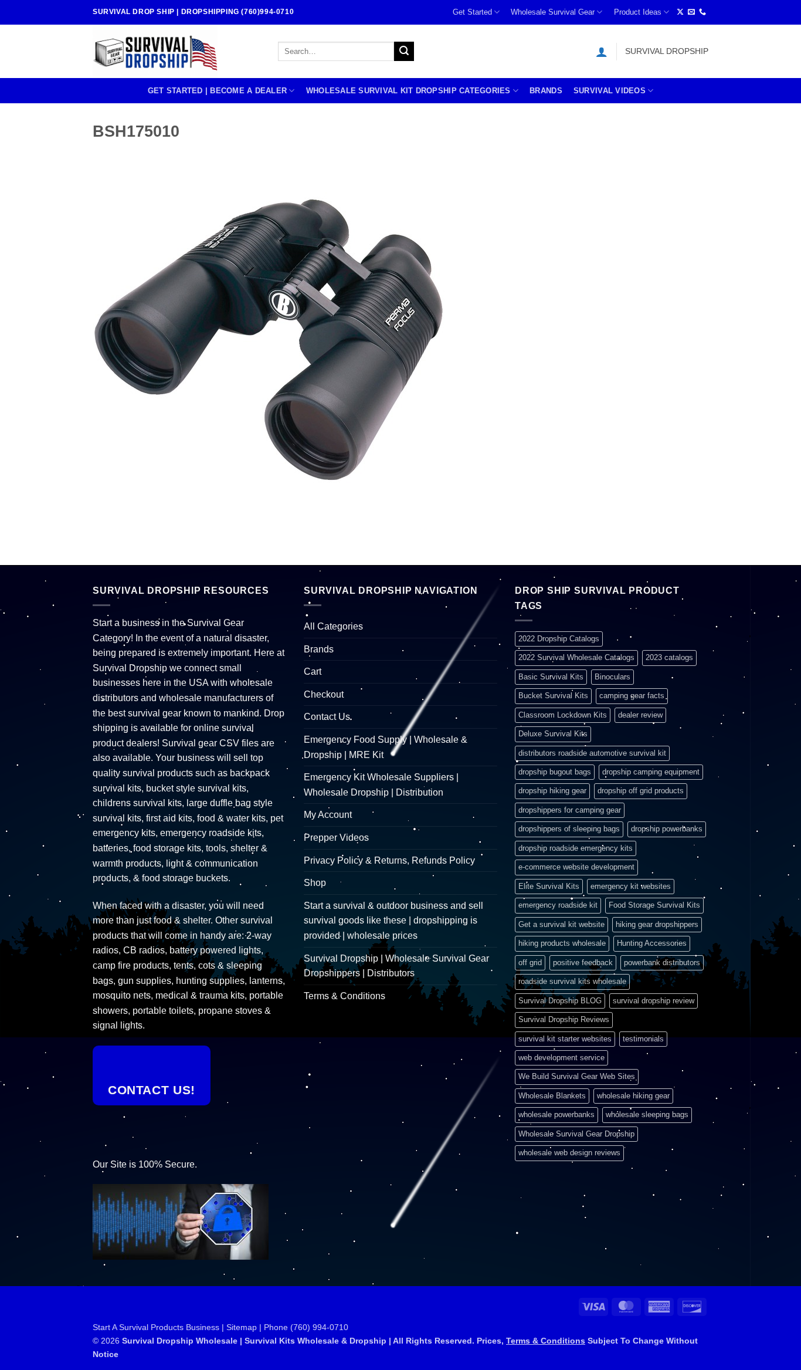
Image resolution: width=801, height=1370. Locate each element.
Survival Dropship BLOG (560, 1000)
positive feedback (583, 962)
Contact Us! (151, 1090)
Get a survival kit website (561, 924)
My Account (328, 815)
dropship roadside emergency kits (575, 848)
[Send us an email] (691, 12)
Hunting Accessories (652, 943)
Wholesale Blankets (552, 1095)
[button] (601, 52)
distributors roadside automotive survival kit (592, 753)
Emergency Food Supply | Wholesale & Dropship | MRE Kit (385, 747)
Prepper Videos (336, 838)
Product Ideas (637, 12)
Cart (312, 671)
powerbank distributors (662, 962)
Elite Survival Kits (548, 886)
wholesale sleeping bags (647, 1114)
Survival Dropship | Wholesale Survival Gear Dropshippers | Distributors (396, 966)
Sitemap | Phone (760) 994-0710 (287, 1327)
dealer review (640, 715)
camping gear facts (631, 695)
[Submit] (404, 52)
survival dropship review (653, 1000)
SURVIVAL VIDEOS (609, 90)
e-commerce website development (576, 866)
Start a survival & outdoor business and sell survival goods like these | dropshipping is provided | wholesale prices (393, 921)
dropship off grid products (641, 790)
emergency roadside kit (558, 905)
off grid (530, 962)
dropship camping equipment (651, 771)
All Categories (333, 626)
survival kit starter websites (565, 1038)
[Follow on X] (680, 12)
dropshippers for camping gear (569, 810)
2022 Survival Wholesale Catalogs (576, 657)
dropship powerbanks (666, 828)
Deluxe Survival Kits (553, 733)
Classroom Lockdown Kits (562, 715)
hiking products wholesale (562, 943)
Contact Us (327, 717)
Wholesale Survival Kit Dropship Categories (408, 90)
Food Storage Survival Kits (654, 905)
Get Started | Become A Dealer (217, 90)
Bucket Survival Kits (553, 695)
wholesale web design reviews (569, 1152)
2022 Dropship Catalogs (558, 638)
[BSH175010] (268, 339)
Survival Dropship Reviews (563, 1019)
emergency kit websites (630, 886)
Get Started (472, 12)
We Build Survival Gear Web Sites (576, 1076)
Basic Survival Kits (550, 676)
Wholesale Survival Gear (553, 12)
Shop (315, 883)
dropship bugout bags (554, 771)
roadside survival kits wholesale (572, 981)
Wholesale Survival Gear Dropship (576, 1133)
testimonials (643, 1038)
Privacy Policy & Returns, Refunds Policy (389, 860)
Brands (546, 90)
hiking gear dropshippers (657, 924)
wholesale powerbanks (556, 1114)
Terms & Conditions (344, 996)
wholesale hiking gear (633, 1095)
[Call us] (702, 12)
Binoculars (612, 676)
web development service (561, 1057)
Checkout (324, 694)
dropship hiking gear (552, 790)
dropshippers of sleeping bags (569, 828)
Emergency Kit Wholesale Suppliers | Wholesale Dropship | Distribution (381, 784)
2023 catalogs (669, 657)
